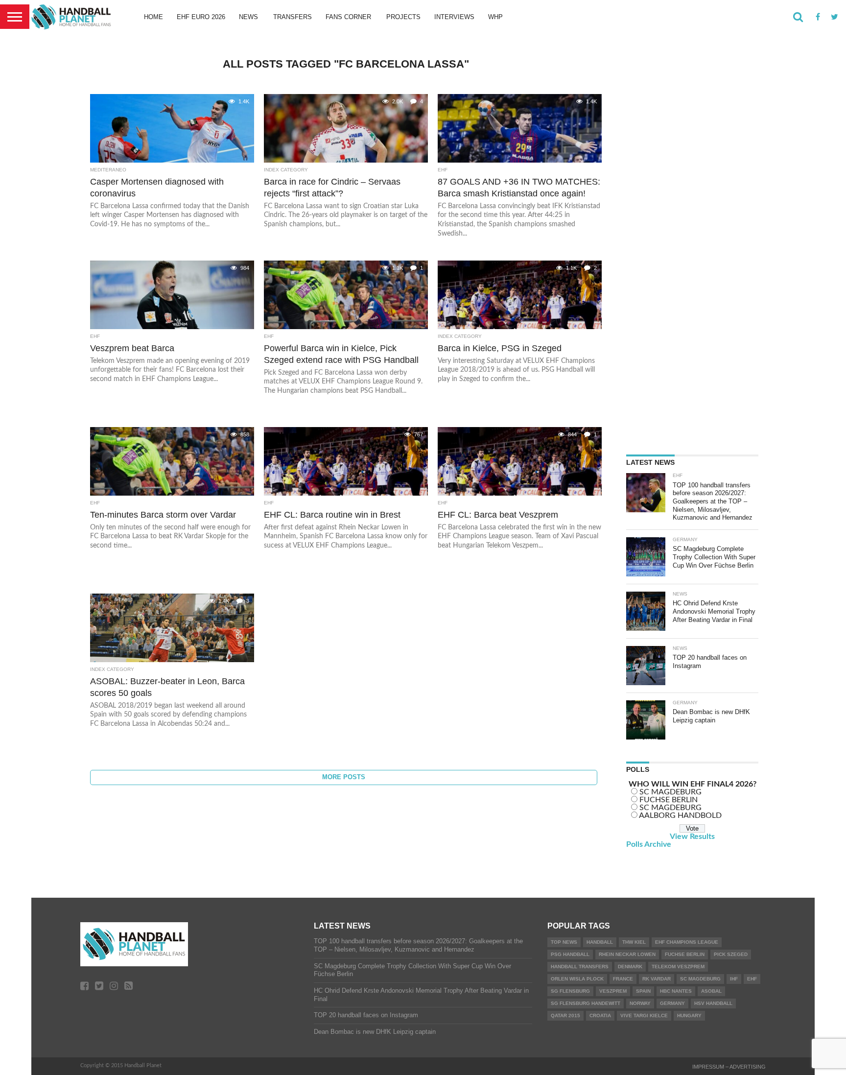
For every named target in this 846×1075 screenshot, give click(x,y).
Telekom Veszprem (678, 966)
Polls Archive (648, 844)
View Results (692, 836)
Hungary (689, 1015)
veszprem (613, 991)
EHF (752, 978)
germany (672, 1003)
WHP (495, 17)
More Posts (343, 777)
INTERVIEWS (454, 17)
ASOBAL (711, 991)
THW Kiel (634, 942)
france (623, 978)
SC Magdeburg (700, 978)
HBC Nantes (676, 991)
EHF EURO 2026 (201, 17)
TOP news (564, 942)
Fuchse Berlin (685, 954)
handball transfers (580, 966)
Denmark (630, 966)
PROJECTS (403, 17)
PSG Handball (570, 954)
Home (153, 17)
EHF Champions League (686, 942)
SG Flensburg (570, 991)
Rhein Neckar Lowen (627, 954)
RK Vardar (656, 978)
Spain (643, 991)
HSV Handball (713, 1003)
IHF (734, 978)
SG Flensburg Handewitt (585, 1003)
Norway (640, 1003)
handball (600, 942)
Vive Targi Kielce (644, 1015)
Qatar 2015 (565, 1015)
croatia (600, 1015)
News (248, 17)
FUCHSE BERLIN (668, 800)
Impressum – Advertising (729, 1067)
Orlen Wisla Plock (577, 978)
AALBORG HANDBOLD (680, 815)
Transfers (292, 17)
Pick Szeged (731, 954)
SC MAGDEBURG (670, 792)
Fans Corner (348, 17)
